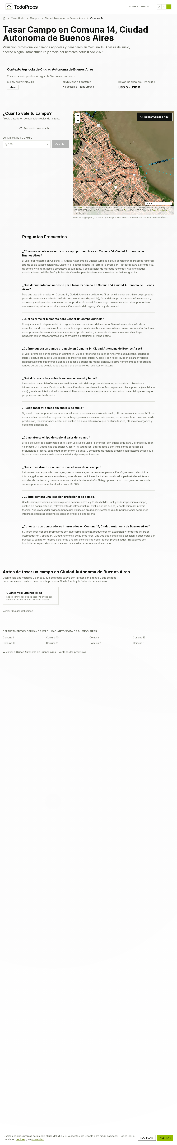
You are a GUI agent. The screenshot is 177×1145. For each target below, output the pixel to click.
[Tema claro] (159, 6)
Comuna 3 (138, 643)
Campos (34, 18)
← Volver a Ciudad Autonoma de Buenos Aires (29, 651)
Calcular (60, 144)
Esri (125, 210)
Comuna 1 (8, 637)
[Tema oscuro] (164, 6)
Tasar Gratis (18, 18)
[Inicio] (4, 18)
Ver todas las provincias (72, 651)
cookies (20, 1139)
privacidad (37, 1139)
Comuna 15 (52, 643)
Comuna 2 (95, 643)
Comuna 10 (52, 637)
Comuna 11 (95, 637)
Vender (139, 7)
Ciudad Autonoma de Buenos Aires (65, 18)
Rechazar (147, 1137)
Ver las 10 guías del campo (18, 610)
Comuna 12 (139, 637)
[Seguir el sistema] (168, 6)
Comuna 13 (9, 643)
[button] (77, 115)
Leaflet (79, 207)
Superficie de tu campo (17, 138)
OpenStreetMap (159, 210)
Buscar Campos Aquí (156, 116)
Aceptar (165, 1137)
